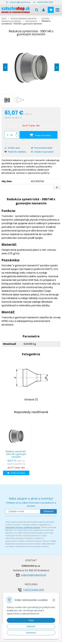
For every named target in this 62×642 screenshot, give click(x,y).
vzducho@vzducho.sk (20, 2)
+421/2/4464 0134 (45, 2)
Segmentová (31, 21)
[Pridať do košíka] (16, 473)
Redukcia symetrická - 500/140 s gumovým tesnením (16, 454)
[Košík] (51, 10)
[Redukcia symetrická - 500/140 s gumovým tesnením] (31, 67)
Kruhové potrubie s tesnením (24, 18)
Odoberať (48, 511)
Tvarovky (45, 18)
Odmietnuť (31, 632)
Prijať (31, 620)
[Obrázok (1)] (31, 378)
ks (12, 135)
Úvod (4, 18)
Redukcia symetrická (11, 21)
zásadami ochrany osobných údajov (22, 527)
